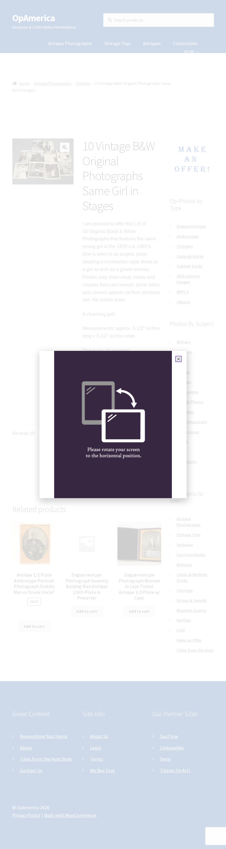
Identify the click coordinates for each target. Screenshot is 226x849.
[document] (113, 424)
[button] (178, 359)
